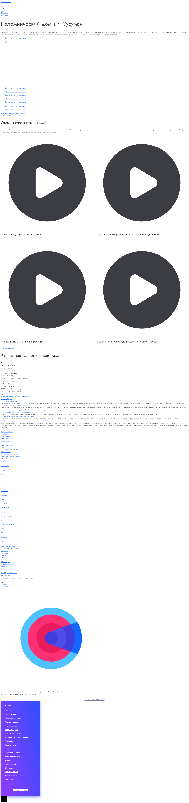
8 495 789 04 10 (6, 582)
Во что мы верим (5, 441)
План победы (5, 553)
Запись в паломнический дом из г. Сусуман (13, 113)
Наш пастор (4, 443)
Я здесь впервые (5, 436)
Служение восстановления (8, 546)
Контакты (3, 447)
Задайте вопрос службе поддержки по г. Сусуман (15, 397)
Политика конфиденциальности (10, 450)
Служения (4, 558)
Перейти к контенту (6, 2)
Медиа (3, 560)
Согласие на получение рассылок (10, 456)
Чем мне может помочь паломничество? (15, 405)
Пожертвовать (4, 434)
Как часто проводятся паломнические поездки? (17, 412)
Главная (3, 569)
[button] (94, 401)
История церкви (5, 439)
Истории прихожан (6, 445)
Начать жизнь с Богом (7, 564)
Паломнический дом (7, 432)
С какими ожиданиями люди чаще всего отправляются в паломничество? (25, 421)
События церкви (5, 562)
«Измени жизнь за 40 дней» (9, 549)
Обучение (3, 555)
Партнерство (4, 551)
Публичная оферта (6, 452)
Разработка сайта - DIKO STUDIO (95, 700)
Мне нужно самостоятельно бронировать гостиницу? (19, 417)
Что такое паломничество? (11, 401)
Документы (4, 566)
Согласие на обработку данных (10, 454)
